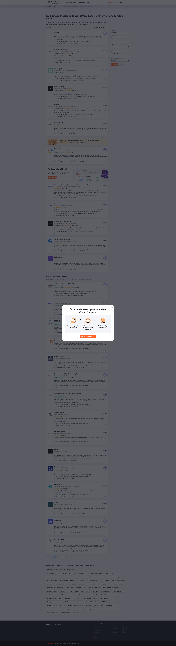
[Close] (112, 307)
